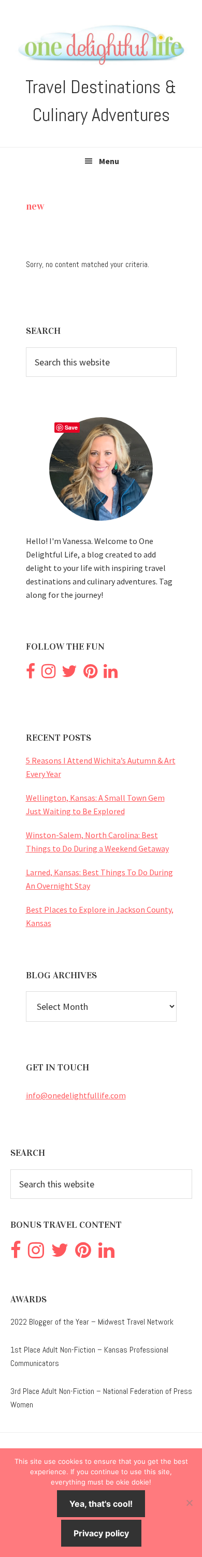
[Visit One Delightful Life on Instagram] (48, 674)
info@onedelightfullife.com (76, 1095)
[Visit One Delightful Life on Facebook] (30, 674)
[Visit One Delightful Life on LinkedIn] (111, 674)
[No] (189, 1502)
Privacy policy (101, 1533)
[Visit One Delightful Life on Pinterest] (90, 674)
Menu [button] (109, 161)
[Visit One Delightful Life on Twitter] (69, 674)
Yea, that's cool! (101, 1504)
